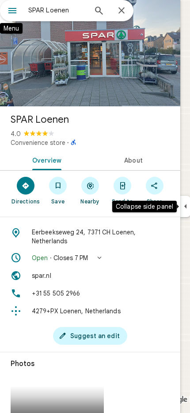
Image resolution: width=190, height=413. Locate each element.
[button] (90, 258)
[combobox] (57, 10)
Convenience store (38, 143)
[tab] (45, 159)
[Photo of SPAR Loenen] (90, 53)
